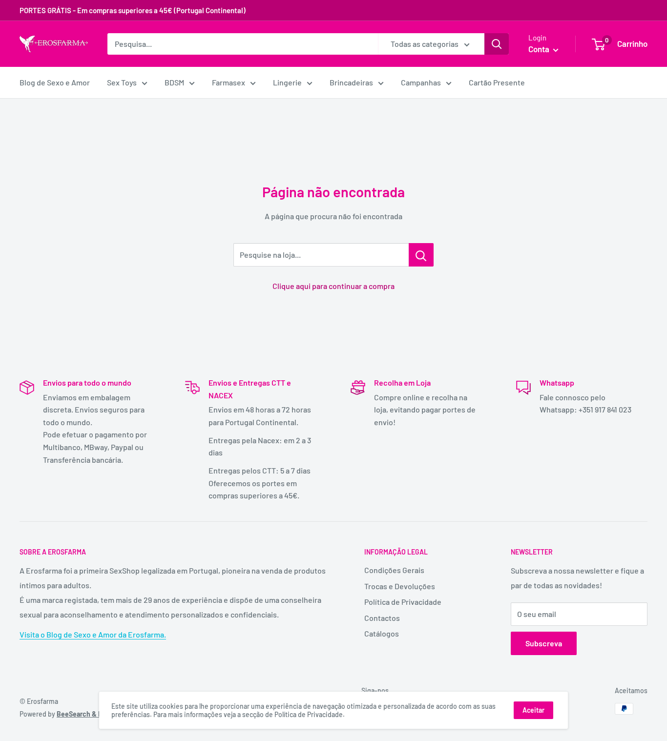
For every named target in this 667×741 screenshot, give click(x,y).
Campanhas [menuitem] (421, 82)
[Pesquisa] (496, 44)
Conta (539, 49)
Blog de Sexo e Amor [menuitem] (55, 82)
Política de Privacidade (402, 601)
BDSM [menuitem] (174, 82)
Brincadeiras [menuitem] (351, 82)
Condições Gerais (394, 570)
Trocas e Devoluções (399, 586)
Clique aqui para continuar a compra (333, 285)
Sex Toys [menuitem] (122, 82)
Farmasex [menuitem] (228, 82)
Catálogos (381, 633)
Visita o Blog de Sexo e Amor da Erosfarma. (93, 634)
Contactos (382, 617)
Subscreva (543, 643)
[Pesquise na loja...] (421, 255)
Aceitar (533, 710)
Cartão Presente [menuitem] (497, 82)
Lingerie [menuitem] (287, 82)
